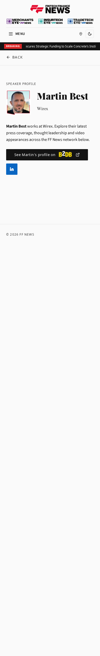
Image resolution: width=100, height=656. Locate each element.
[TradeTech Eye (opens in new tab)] (80, 21)
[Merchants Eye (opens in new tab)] (20, 21)
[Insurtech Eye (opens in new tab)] (50, 21)
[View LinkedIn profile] (11, 169)
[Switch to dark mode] (90, 34)
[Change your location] (81, 34)
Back (17, 57)
